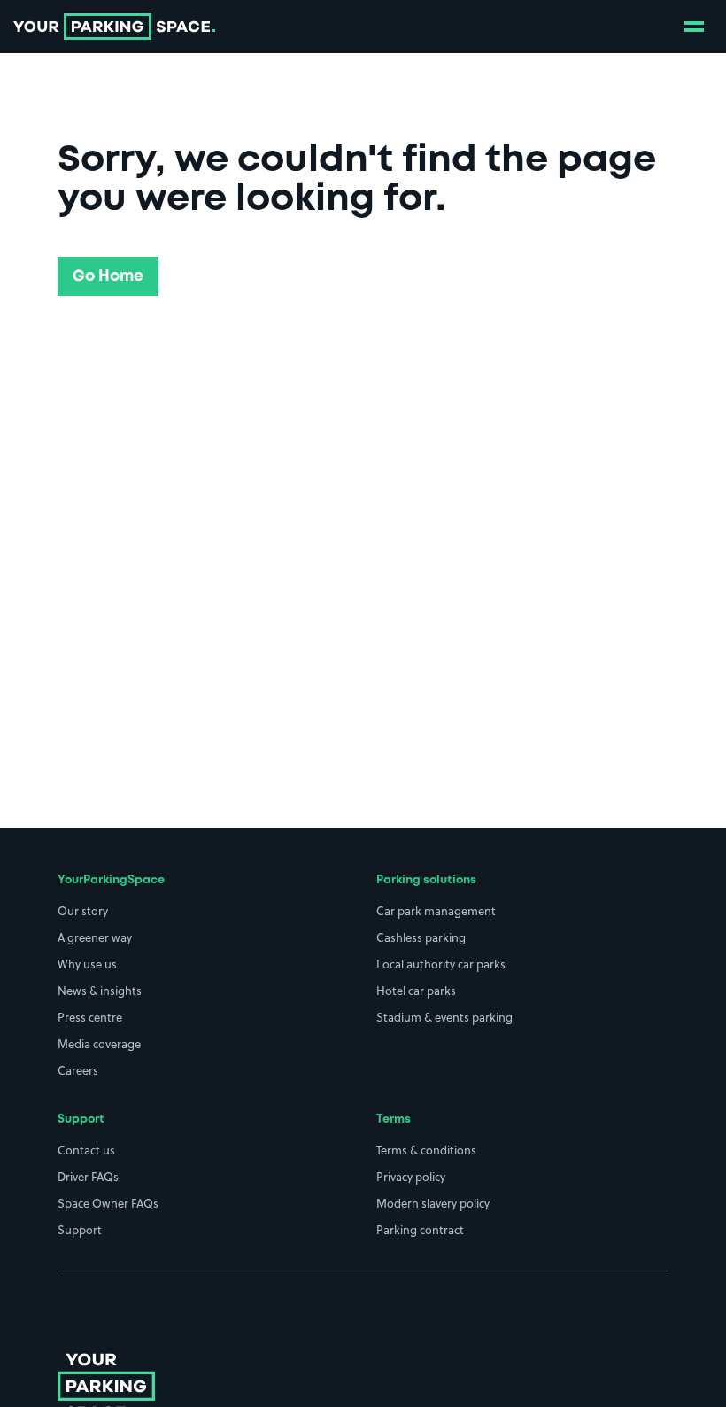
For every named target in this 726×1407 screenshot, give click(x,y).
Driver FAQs (88, 1177)
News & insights (100, 991)
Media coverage (99, 1044)
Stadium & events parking (444, 1017)
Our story (83, 911)
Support (80, 1230)
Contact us (86, 1150)
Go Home (108, 276)
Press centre (90, 1017)
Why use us (87, 964)
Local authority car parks (441, 964)
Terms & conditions (426, 1150)
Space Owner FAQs (108, 1203)
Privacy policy (410, 1177)
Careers (78, 1070)
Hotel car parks (416, 991)
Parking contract (420, 1230)
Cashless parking (421, 937)
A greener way (95, 937)
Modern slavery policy (433, 1203)
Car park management (436, 911)
